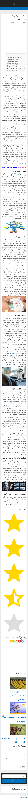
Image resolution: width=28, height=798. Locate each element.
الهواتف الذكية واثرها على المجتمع (16, 68)
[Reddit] (16, 641)
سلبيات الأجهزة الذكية (13, 67)
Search (14, 780)
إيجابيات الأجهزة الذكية (13, 65)
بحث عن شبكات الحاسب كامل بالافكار (16, 695)
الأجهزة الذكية (16, 174)
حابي (23, 22)
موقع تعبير (14, 3)
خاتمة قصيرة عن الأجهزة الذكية (15, 70)
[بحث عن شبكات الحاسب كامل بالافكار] (14, 683)
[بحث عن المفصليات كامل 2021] (14, 725)
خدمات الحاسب (13, 353)
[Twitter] (22, 641)
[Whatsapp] (14, 641)
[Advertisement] (14, 39)
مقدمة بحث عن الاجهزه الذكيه (15, 57)
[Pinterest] (19, 641)
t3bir (26, 797)
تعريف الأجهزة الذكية (13, 59)
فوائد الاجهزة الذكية (13, 63)
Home (24, 16)
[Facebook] (25, 641)
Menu (25, 8)
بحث (7, 22)
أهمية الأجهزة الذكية (13, 61)
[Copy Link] (11, 641)
